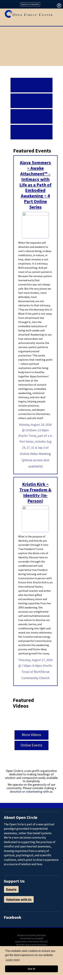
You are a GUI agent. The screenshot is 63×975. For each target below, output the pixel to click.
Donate (11, 889)
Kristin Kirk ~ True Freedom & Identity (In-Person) (35, 492)
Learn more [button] (13, 959)
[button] (57, 24)
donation (16, 791)
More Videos (31, 734)
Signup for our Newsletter (30, 4)
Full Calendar (31, 82)
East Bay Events (31, 97)
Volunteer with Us (18, 899)
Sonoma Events (31, 129)
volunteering (34, 791)
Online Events (31, 745)
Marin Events (31, 113)
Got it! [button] (31, 968)
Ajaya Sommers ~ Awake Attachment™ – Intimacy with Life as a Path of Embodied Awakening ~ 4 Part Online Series (35, 185)
